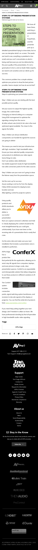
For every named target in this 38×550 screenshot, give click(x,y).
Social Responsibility (19, 418)
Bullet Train (28, 1)
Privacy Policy (19, 397)
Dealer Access (19, 384)
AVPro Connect (19, 389)
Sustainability (19, 420)
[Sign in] (31, 6)
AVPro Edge (4, 1)
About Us (19, 413)
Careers (19, 423)
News (18, 10)
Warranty (19, 402)
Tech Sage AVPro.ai (19, 379)
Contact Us (19, 382)
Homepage (5, 10)
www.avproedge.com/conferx (16, 303)
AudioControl (14, 1)
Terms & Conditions (19, 394)
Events (19, 426)
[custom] (10, 455)
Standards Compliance (19, 399)
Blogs (12, 10)
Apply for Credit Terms (19, 392)
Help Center (19, 377)
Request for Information (19, 387)
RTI (22, 1)
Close (7, 6)
